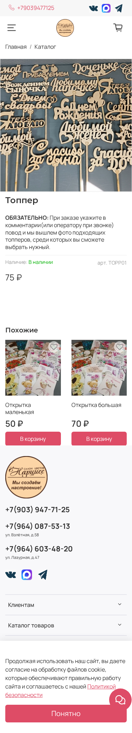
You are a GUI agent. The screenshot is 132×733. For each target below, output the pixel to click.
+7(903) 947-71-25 (37, 509)
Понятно (66, 713)
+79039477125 (35, 8)
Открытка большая (96, 404)
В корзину (33, 438)
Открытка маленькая (19, 408)
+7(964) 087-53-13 (37, 526)
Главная (16, 47)
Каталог (45, 47)
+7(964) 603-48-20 (39, 549)
